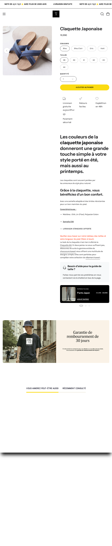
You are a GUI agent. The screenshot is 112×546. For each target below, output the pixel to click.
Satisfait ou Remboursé (70, 512)
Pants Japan (83, 292)
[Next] (48, 50)
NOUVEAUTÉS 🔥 (67, 479)
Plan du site (8, 539)
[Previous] (7, 50)
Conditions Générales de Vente (18, 534)
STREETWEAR (65, 488)
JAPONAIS (63, 483)
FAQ (4, 516)
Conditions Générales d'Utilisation (20, 525)
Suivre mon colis (67, 530)
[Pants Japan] (69, 294)
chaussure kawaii (68, 251)
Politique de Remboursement (17, 521)
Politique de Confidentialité (16, 530)
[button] (102, 14)
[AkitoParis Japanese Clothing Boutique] (56, 14)
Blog (61, 534)
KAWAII (62, 497)
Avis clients (64, 521)
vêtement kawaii (93, 257)
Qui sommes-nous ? (69, 516)
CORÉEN (63, 492)
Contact (7, 512)
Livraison (63, 525)
